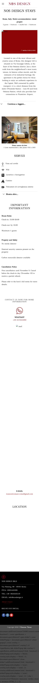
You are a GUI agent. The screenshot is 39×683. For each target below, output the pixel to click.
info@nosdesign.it (16, 597)
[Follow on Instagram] (7, 615)
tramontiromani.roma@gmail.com (19, 494)
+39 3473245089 (19, 320)
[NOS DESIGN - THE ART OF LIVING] (19, 3)
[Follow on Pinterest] (11, 615)
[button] (3, 3)
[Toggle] (4, 194)
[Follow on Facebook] (3, 615)
